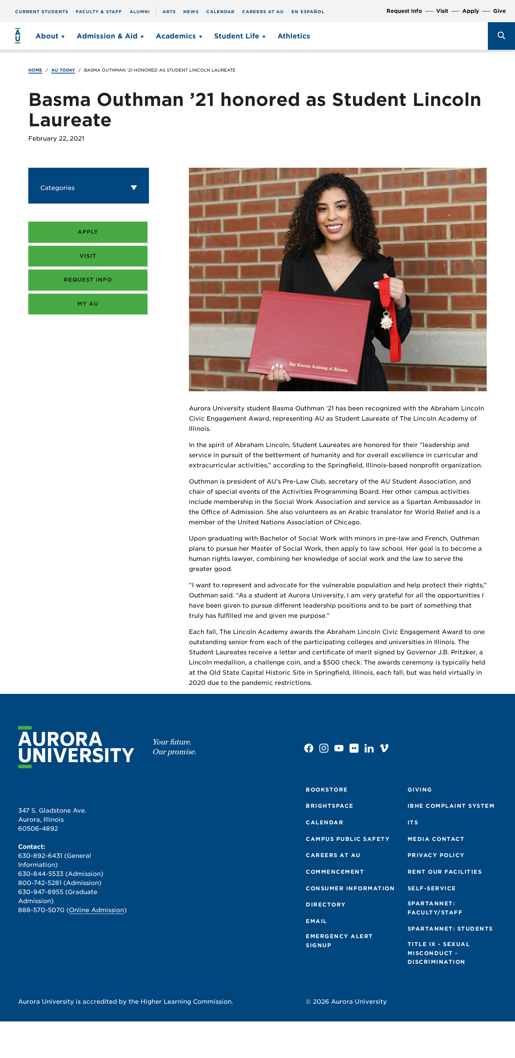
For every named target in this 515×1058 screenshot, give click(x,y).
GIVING (420, 790)
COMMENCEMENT (335, 872)
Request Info (404, 11)
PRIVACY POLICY (436, 855)
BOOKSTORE (327, 790)
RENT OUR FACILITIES (445, 872)
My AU (87, 304)
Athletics (293, 36)
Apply (470, 11)
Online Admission (96, 910)
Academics (176, 36)
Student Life (236, 36)
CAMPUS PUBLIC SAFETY (348, 839)
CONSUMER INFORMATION (350, 888)
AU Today (63, 70)
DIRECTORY (326, 905)
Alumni (140, 11)
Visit (442, 11)
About (46, 36)
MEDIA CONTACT (436, 839)
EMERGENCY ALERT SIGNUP (339, 940)
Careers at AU (263, 11)
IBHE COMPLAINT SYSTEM (451, 806)
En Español (308, 11)
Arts (169, 11)
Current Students (41, 11)
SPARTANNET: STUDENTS (450, 929)
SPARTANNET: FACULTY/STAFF (435, 908)
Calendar (220, 11)
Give (499, 11)
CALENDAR (324, 822)
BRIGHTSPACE (330, 806)
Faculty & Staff (99, 11)
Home (35, 70)
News (191, 11)
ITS (413, 822)
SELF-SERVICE (432, 888)
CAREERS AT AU (333, 855)
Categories (57, 187)
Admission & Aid (107, 36)
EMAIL (316, 921)
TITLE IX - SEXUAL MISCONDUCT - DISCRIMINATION (439, 953)
